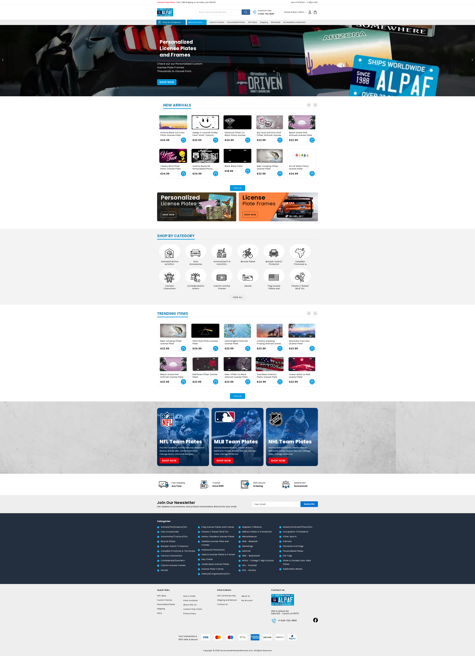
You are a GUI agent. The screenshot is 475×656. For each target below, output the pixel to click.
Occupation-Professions (295, 531)
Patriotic (287, 541)
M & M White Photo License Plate (299, 167)
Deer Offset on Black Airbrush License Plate (236, 375)
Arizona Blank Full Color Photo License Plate (172, 134)
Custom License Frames (222, 287)
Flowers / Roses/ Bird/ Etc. (300, 287)
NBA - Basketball (251, 555)
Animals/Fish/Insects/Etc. (169, 263)
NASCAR (246, 551)
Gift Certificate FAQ (226, 595)
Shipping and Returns (227, 600)
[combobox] (219, 12)
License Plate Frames (213, 569)
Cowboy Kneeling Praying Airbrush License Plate (269, 342)
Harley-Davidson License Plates (218, 536)
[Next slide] (472, 59)
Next (315, 105)
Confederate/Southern (195, 287)
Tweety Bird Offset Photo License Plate (170, 167)
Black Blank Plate (234, 166)
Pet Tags (287, 555)
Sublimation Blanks (292, 569)
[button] (171, 22)
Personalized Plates (293, 551)
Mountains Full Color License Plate (299, 342)
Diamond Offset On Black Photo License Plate (235, 134)
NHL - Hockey (249, 570)
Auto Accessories (196, 263)
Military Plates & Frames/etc (257, 531)
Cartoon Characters (170, 287)
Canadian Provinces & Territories (300, 263)
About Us (246, 596)
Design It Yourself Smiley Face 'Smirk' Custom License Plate (205, 134)
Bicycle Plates (248, 261)
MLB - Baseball (249, 541)
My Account (247, 600)
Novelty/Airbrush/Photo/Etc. (298, 527)
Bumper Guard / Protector (274, 263)
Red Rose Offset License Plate (204, 375)
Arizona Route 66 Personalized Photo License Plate (202, 167)
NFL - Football (249, 565)
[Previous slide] (2, 59)
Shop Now (237, 73)
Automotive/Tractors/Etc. (222, 263)
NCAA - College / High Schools (258, 560)
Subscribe (309, 504)
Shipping (161, 608)
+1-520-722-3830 (266, 14)
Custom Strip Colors (192, 609)
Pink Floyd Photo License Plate (205, 342)
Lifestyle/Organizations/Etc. (216, 573)
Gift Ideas (161, 595)
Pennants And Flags (293, 546)
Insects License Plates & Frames (218, 554)
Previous (309, 105)
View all (237, 188)
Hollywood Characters (213, 549)
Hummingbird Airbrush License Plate (236, 342)
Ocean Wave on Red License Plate (299, 375)
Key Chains (207, 559)
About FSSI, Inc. (190, 605)
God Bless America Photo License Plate (267, 375)
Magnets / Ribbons (252, 527)
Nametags (247, 546)
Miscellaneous (249, 536)
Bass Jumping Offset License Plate (267, 167)
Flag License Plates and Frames (274, 287)
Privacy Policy (189, 613)
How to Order (189, 596)
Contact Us (222, 604)
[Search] (246, 12)
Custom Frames (164, 600)
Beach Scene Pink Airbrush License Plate (300, 134)
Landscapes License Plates (215, 564)
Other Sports (290, 536)
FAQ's (159, 613)
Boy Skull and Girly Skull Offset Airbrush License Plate (269, 134)
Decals (248, 286)
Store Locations (190, 600)
